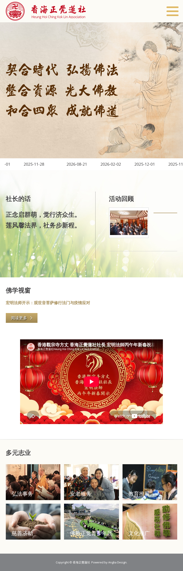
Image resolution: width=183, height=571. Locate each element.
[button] (46, 11)
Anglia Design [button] (117, 562)
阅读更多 (19, 317)
